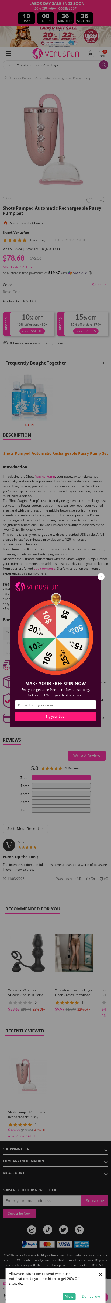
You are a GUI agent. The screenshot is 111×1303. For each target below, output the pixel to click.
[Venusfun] (36, 586)
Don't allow (91, 1296)
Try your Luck (55, 716)
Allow (69, 1296)
